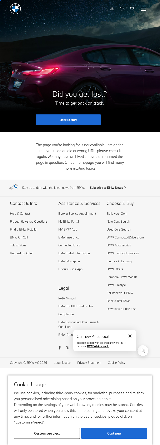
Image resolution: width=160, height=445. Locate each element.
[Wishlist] (132, 9)
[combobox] (143, 350)
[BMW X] (68, 348)
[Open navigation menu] (144, 9)
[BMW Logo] (15, 8)
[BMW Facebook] (59, 348)
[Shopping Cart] (122, 9)
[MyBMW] (112, 9)
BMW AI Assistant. (98, 346)
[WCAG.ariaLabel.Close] (130, 336)
